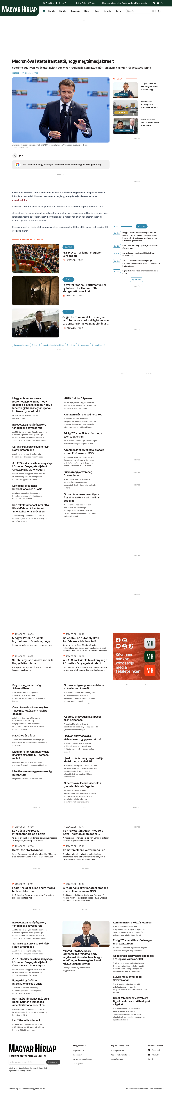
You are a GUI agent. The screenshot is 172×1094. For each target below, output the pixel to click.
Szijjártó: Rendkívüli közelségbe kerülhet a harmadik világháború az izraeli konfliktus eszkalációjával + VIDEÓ (86, 321)
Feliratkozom (53, 1062)
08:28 (117, 246)
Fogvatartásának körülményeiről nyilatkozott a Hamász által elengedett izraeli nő (84, 288)
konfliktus (99, 345)
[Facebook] (154, 3)
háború (72, 345)
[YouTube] (158, 3)
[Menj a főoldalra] (19, 9)
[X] (162, 3)
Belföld (51, 11)
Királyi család (124, 131)
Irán (36, 345)
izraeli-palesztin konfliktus (53, 345)
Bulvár (118, 11)
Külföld (62, 11)
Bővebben (136, 279)
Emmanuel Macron (21, 345)
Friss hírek (50, 3)
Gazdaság (75, 11)
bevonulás (85, 345)
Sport (96, 11)
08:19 (116, 253)
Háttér (87, 11)
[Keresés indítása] (153, 11)
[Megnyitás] (44, 11)
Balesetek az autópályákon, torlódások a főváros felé (150, 105)
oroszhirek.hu (19, 200)
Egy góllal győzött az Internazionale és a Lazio (140, 272)
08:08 (117, 261)
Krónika (121, 113)
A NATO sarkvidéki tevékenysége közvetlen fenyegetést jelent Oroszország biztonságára (141, 263)
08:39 (117, 233)
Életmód (107, 11)
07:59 (117, 271)
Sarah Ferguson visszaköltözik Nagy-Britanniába (150, 122)
